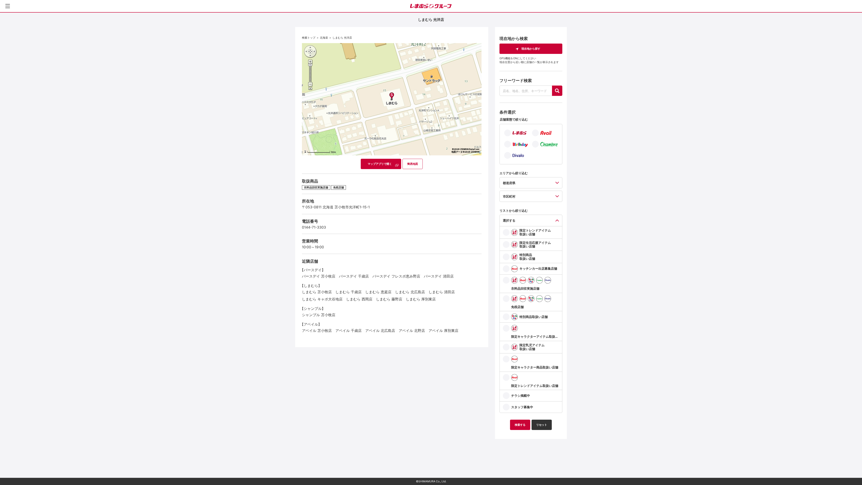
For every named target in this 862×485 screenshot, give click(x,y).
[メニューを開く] (8, 6)
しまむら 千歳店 (348, 292)
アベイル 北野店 (412, 330)
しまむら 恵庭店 (378, 292)
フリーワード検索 (515, 80)
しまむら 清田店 (442, 292)
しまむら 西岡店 (359, 299)
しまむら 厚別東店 (421, 299)
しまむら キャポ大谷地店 (322, 299)
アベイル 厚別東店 (443, 330)
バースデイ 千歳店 (354, 276)
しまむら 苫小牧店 (317, 292)
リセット (541, 424)
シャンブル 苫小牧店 (318, 315)
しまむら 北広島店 (410, 292)
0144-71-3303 (314, 227)
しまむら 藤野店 (389, 299)
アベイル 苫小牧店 (317, 330)
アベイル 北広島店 (380, 330)
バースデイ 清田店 (439, 276)
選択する (509, 220)
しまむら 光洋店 (342, 37)
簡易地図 (412, 163)
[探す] (557, 91)
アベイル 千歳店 (348, 330)
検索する (520, 424)
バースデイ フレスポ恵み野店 (396, 276)
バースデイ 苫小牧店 (318, 276)
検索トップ (308, 37)
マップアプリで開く (380, 163)
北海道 (324, 37)
